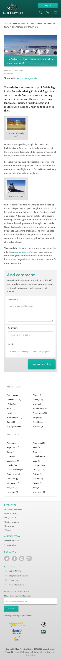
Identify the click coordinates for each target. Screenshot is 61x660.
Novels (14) (11, 413)
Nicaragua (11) (13, 483)
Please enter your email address (17, 595)
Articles (30, 23)
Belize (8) (36, 447)
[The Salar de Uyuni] (16, 187)
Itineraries (9, 526)
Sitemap (51, 649)
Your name (13, 327)
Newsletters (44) (40, 408)
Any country (12, 443)
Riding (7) (11, 422)
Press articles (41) (40, 413)
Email (10, 344)
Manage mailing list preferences (18, 615)
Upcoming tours (12, 540)
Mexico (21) (38, 478)
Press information (16, 584)
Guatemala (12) (13, 474)
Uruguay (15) (12, 492)
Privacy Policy (11, 513)
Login (45, 649)
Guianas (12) (38, 474)
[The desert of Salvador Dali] (16, 124)
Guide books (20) (14, 399)
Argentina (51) (13, 447)
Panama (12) (38, 483)
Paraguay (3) (12, 487)
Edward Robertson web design (27, 652)
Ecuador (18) (12, 465)
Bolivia (33, 78)
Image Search (10, 517)
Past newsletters (12, 522)
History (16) (38, 399)
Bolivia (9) (11, 452)
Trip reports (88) (14, 426)
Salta (34, 259)
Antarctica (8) (39, 443)
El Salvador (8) (39, 465)
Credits (8, 530)
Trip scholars (10, 545)
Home (21, 23)
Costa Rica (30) (13, 461)
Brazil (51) (37, 452)
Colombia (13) (39, 456)
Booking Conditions (13, 509)
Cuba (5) (36, 461)
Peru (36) (37, 487)
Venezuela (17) (39, 492)
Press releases (23, 78)
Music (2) (37, 404)
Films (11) (37, 395)
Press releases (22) (14, 417)
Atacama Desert (20, 251)
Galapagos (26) (39, 469)
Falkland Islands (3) (15, 469)
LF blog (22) (12, 404)
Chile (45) (11, 456)
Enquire (48, 5)
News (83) (11, 408)
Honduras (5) (12, 478)
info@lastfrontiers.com (18, 575)
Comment (13, 299)
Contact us (13, 580)
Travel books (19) (40, 422)
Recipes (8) (37, 417)
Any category (12, 395)
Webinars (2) (38, 426)
